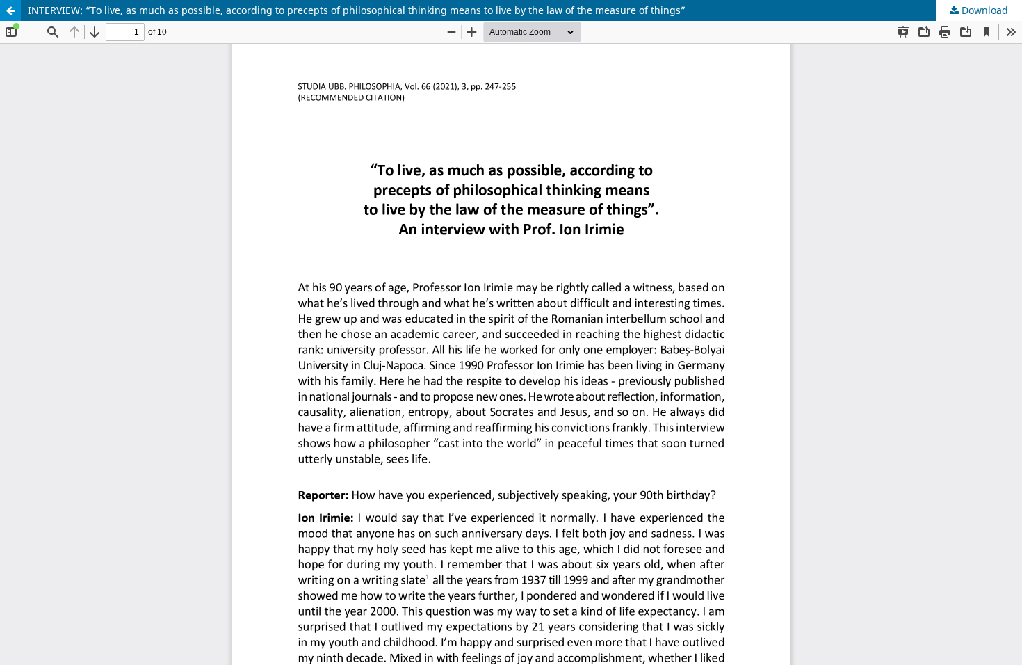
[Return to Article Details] (10, 10)
